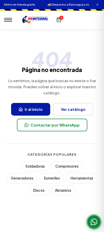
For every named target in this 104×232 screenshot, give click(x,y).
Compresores (67, 166)
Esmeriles (52, 178)
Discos (38, 190)
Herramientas (81, 178)
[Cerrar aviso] (97, 5)
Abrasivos (63, 190)
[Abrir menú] (8, 20)
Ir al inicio (34, 109)
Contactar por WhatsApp (55, 124)
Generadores (22, 178)
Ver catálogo (73, 109)
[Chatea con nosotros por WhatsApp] (93, 221)
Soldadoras (35, 166)
